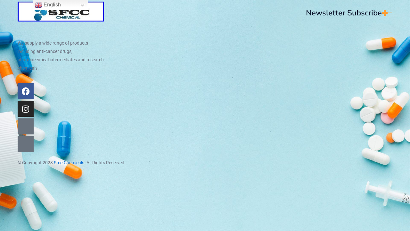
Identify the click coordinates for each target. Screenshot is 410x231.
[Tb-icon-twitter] (26, 126)
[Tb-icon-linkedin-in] (26, 144)
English (51, 4)
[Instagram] (26, 109)
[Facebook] (26, 91)
